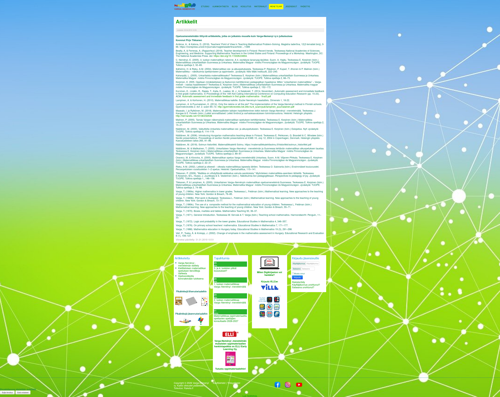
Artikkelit (186, 21)
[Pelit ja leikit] (185, 320)
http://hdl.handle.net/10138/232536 (194, 115)
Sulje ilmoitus (7, 392)
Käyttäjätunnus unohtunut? (306, 284)
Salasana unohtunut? (303, 287)
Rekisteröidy (298, 282)
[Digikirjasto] (270, 262)
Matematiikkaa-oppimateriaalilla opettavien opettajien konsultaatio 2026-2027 (230, 318)
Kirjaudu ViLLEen (269, 281)
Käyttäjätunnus (299, 263)
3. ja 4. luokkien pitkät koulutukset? (225, 269)
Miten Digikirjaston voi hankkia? (269, 273)
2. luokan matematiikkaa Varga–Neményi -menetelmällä (230, 301)
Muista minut (299, 273)
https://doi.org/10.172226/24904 (230, 55)
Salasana (297, 268)
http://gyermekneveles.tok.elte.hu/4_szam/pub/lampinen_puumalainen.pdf (256, 106)
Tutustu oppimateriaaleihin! (230, 368)
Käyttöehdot (219, 382)
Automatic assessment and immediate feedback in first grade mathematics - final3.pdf (226, 96)
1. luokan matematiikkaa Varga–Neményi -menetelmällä (230, 285)
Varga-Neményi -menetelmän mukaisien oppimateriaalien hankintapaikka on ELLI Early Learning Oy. (230, 345)
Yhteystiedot (233, 382)
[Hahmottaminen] (201, 320)
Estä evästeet (23, 392)
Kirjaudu (297, 277)
